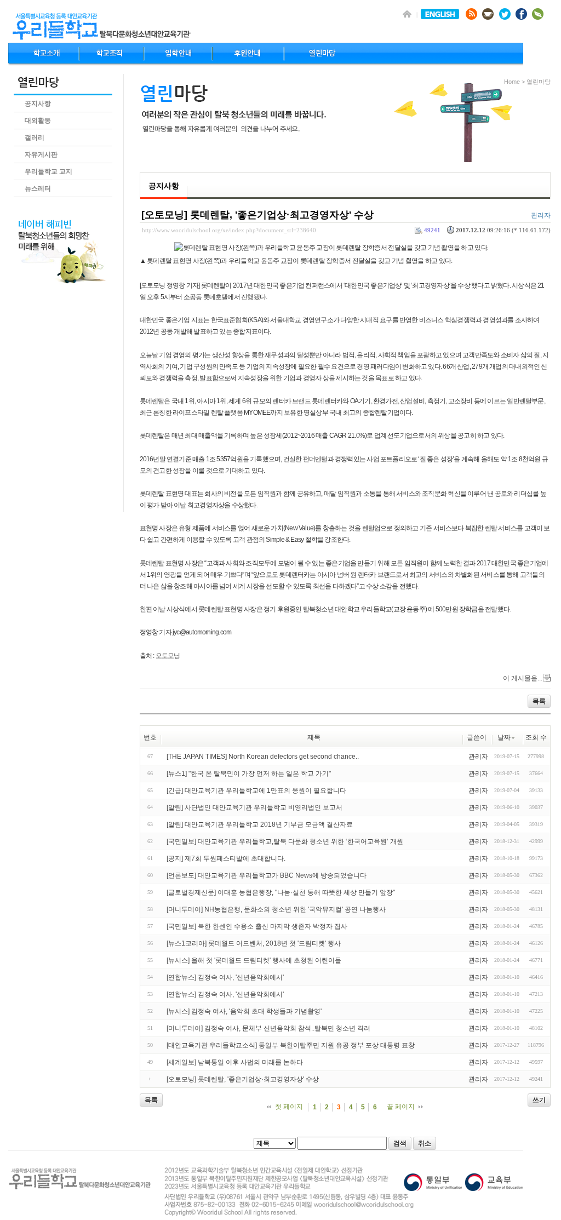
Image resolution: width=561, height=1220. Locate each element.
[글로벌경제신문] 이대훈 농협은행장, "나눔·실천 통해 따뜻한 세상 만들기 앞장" (281, 892)
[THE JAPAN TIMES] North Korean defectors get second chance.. (263, 756)
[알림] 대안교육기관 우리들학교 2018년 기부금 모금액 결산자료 (260, 824)
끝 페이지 (401, 1106)
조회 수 (536, 737)
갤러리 (34, 137)
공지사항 (38, 103)
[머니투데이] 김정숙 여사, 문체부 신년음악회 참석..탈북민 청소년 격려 (268, 1028)
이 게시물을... (522, 678)
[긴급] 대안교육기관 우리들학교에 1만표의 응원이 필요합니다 (256, 790)
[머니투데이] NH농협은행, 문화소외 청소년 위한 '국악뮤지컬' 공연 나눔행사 (276, 909)
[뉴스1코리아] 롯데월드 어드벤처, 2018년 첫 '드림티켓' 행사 (254, 943)
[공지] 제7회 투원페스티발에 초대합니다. (226, 858)
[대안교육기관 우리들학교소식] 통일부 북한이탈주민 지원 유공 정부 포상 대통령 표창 (291, 1045)
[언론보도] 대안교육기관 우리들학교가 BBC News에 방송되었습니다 (267, 875)
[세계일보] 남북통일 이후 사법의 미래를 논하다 (235, 1062)
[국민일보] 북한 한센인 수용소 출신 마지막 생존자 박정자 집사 (257, 926)
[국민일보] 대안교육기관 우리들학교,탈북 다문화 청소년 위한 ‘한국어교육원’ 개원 (285, 841)
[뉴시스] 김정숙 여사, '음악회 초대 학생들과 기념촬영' (244, 1011)
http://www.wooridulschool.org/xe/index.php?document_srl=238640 (229, 230)
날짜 (504, 737)
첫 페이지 (289, 1106)
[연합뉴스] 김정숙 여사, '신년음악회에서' (225, 977)
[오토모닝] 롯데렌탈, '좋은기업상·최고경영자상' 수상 (257, 214)
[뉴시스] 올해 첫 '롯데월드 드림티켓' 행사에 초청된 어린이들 (254, 960)
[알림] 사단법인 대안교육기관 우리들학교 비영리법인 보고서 (254, 807)
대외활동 (38, 120)
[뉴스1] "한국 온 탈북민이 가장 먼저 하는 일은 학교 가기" (249, 773)
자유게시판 (41, 154)
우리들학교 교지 (48, 171)
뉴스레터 (38, 188)
